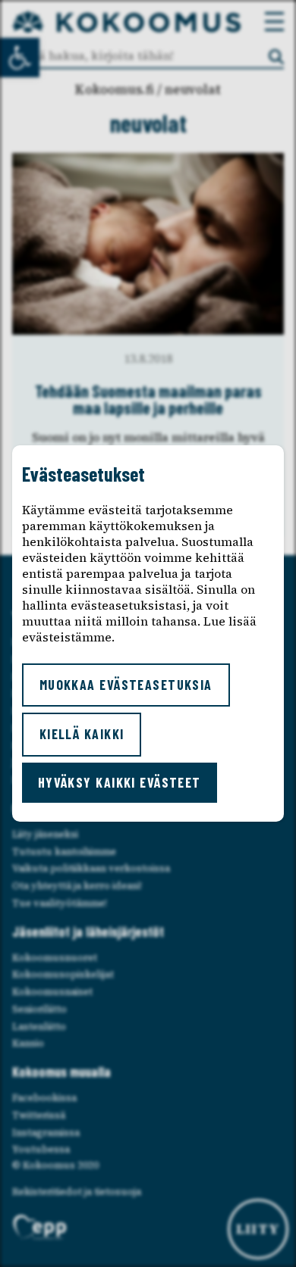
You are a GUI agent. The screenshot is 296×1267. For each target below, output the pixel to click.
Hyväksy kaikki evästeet (119, 782)
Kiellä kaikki (81, 734)
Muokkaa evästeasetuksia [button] (126, 684)
